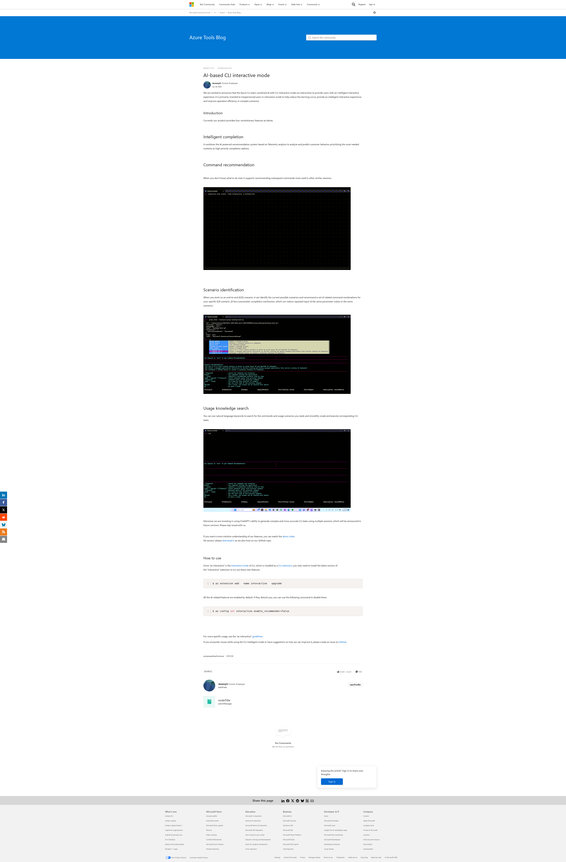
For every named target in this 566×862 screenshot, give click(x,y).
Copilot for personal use (173, 835)
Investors (366, 835)
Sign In (372, 4)
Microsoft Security (289, 821)
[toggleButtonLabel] (374, 12)
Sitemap (277, 857)
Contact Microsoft (290, 857)
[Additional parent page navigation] (215, 12)
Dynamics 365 (288, 825)
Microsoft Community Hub (199, 12)
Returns (209, 830)
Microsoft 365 (288, 830)
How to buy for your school (254, 835)
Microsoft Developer (331, 821)
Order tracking (211, 835)
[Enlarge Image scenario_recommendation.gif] (277, 354)
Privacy (302, 857)
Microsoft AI (287, 816)
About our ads (376, 857)
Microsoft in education (253, 816)
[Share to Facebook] (287, 800)
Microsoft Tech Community (333, 835)
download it (228, 540)
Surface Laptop (170, 821)
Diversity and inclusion (371, 839)
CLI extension (285, 565)
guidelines (257, 636)
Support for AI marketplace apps (335, 830)
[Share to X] (292, 800)
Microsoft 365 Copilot (290, 844)
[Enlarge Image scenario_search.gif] (277, 470)
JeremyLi (216, 83)
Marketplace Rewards (332, 844)
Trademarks (340, 857)
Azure (222, 12)
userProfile (355, 684)
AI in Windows (170, 839)
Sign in (331, 781)
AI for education (251, 849)
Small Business (288, 849)
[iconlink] (209, 702)
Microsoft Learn (329, 825)
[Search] (353, 4)
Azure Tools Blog (234, 12)
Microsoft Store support (214, 825)
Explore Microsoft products (174, 844)
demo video (289, 536)
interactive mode (239, 565)
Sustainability (368, 849)
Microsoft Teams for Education (256, 825)
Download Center (212, 821)
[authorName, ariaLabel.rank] (207, 85)
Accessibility (367, 844)
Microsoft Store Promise (214, 844)
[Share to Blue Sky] (302, 800)
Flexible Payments (212, 849)
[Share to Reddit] (297, 800)
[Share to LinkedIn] (282, 800)
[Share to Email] (312, 800)
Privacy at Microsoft (370, 830)
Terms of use (328, 857)
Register (362, 4)
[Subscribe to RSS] (307, 800)
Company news (368, 825)
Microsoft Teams (289, 839)
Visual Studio (329, 849)
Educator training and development (258, 839)
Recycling (364, 857)
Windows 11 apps (171, 849)
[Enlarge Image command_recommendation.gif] (277, 228)
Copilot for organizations (174, 830)
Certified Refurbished (213, 839)
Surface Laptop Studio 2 (173, 825)
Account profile (211, 816)
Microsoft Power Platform (292, 835)
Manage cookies (314, 857)
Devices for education (253, 821)
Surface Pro (169, 816)
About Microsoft (369, 821)
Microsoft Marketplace (332, 839)
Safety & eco (352, 857)
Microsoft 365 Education (254, 830)
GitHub (342, 641)
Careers (366, 816)
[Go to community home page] (191, 4)
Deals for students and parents (256, 844)
